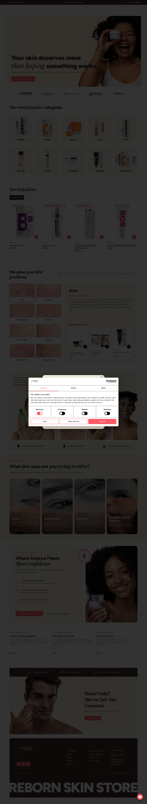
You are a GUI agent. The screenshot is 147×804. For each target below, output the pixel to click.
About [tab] (103, 388)
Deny (44, 421)
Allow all (102, 421)
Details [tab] (73, 388)
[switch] (62, 413)
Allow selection (73, 421)
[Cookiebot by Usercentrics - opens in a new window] (107, 381)
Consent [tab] (43, 388)
